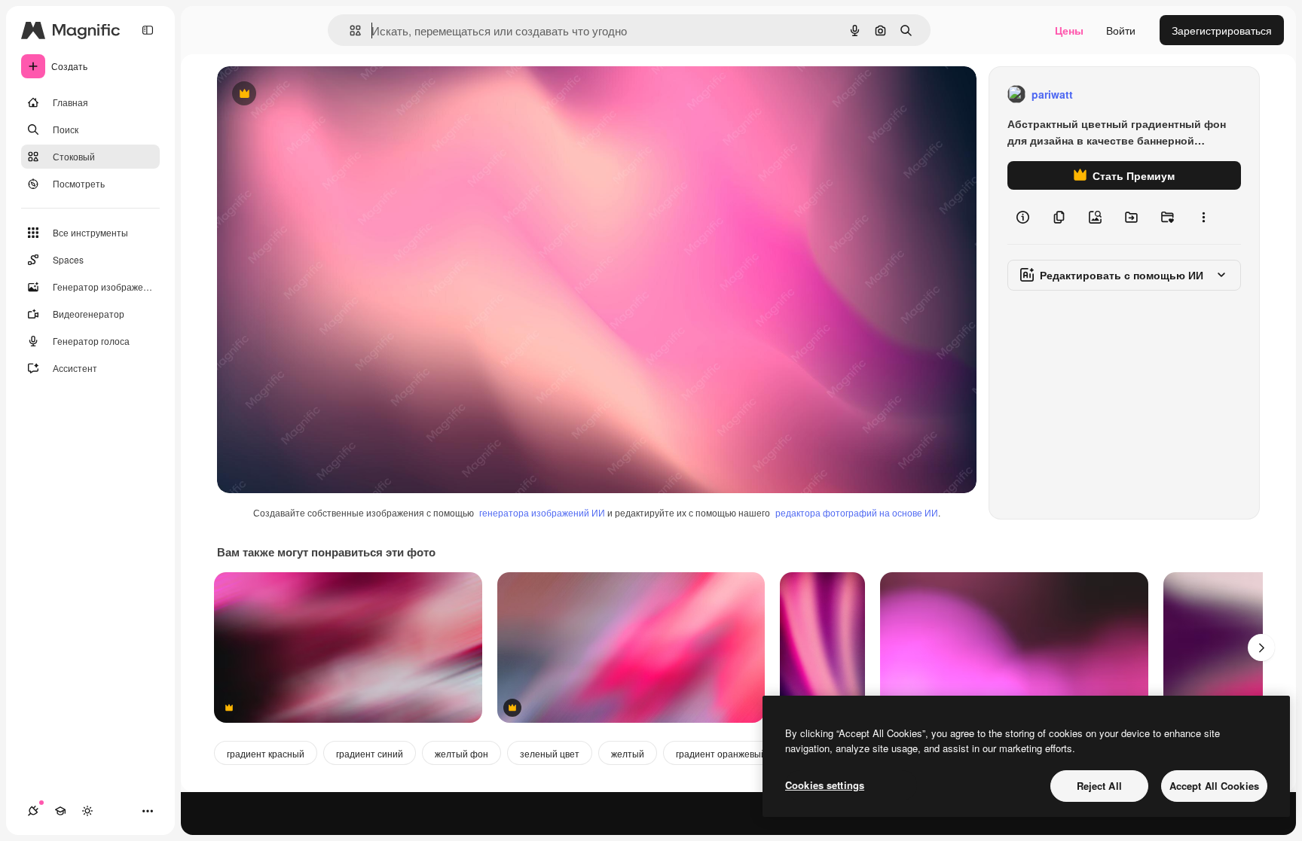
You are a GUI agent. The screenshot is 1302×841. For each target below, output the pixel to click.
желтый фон (461, 753)
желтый (627, 753)
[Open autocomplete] (349, 30)
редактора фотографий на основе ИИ (856, 512)
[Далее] (1261, 647)
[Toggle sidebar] (148, 30)
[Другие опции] (1203, 217)
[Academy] (60, 811)
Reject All (1099, 786)
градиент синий (369, 753)
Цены (1069, 30)
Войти (1120, 30)
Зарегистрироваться (1222, 30)
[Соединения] (33, 811)
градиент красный (265, 753)
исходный (318, 94)
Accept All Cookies (1214, 786)
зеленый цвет (549, 753)
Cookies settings (824, 785)
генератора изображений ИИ (542, 512)
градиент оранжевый (721, 753)
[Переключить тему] (87, 811)
